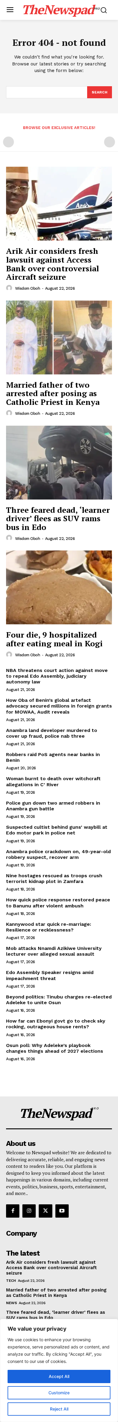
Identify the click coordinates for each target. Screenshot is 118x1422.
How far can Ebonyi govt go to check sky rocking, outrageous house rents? (55, 1023)
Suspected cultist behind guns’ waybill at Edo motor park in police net (56, 830)
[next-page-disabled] (109, 142)
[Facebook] (12, 1211)
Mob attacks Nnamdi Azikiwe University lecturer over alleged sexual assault (54, 951)
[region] (59, 1370)
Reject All (59, 1408)
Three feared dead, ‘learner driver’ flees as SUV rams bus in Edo (58, 518)
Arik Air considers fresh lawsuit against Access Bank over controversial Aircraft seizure (52, 264)
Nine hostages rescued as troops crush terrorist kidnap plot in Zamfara (54, 878)
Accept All (59, 1376)
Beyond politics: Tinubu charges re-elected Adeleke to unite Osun (59, 999)
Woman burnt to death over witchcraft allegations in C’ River (53, 781)
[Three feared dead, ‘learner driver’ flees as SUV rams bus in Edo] (59, 463)
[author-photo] (10, 288)
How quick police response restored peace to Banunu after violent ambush (58, 902)
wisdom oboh (27, 288)
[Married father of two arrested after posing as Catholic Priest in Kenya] (59, 337)
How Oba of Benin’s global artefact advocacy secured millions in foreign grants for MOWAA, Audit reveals (59, 705)
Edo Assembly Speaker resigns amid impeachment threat (49, 975)
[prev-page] (8, 142)
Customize (59, 1392)
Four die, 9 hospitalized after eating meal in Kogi (54, 638)
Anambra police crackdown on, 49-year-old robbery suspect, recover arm (58, 854)
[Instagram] (29, 1211)
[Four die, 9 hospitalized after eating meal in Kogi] (59, 587)
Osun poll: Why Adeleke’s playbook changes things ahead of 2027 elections (54, 1048)
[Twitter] (45, 1211)
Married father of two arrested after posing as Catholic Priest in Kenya (53, 393)
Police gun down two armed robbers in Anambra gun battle (53, 806)
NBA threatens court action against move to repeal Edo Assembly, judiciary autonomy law (57, 676)
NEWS (11, 1303)
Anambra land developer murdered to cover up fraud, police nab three (51, 733)
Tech (11, 1281)
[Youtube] (62, 1211)
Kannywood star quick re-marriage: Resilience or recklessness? (48, 927)
